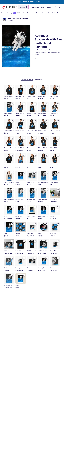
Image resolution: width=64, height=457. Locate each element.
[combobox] (23, 7)
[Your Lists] (55, 7)
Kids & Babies (52, 13)
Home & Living (42, 13)
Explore (3, 13)
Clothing (11, 13)
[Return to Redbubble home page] (9, 7)
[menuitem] (3, 13)
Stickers (19, 13)
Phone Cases (27, 13)
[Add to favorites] (36, 58)
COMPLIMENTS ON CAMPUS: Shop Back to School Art (32, 1)
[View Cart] (60, 7)
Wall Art (34, 13)
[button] (32, 1)
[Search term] (26, 7)
